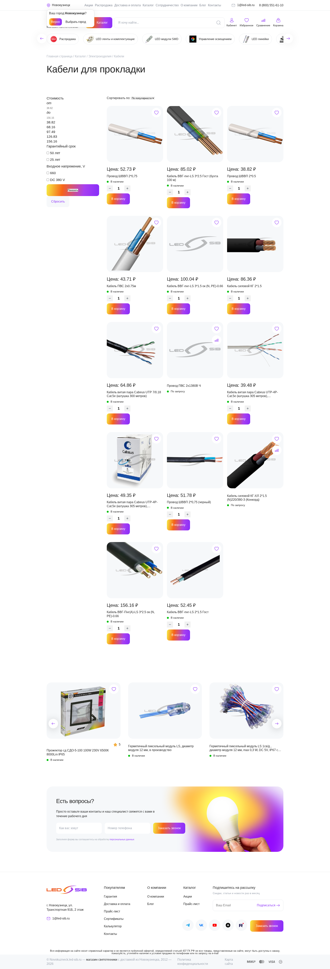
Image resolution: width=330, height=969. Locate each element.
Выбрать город (76, 21)
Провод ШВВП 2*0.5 (241, 176)
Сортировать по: (119, 98)
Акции (88, 5)
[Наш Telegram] (188, 925)
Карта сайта (229, 961)
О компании (189, 5)
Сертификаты (114, 918)
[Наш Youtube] (214, 925)
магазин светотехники (101, 959)
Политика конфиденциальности (192, 961)
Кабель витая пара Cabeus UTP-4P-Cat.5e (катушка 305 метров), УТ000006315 (132, 504)
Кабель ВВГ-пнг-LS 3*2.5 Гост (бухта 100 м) (192, 178)
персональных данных (122, 839)
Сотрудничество (167, 5)
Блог (202, 5)
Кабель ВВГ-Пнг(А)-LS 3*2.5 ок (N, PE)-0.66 (131, 613)
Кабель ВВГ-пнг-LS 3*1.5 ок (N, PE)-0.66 (195, 286)
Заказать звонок (169, 828)
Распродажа (103, 5)
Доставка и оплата (127, 5)
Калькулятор (113, 926)
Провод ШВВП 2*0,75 (122, 176)
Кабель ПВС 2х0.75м (121, 286)
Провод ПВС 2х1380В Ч (184, 385)
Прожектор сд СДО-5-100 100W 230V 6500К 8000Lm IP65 (78, 752)
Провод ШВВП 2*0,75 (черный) (189, 502)
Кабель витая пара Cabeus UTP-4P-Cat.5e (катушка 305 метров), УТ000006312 (252, 394)
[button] (53, 723)
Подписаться (266, 905)
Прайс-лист (112, 911)
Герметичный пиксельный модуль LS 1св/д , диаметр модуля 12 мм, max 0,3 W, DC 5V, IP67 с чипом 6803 (243, 748)
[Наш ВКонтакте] (201, 925)
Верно (55, 21)
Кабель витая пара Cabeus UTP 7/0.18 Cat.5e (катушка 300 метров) (134, 394)
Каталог (148, 5)
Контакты (214, 5)
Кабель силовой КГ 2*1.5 (244, 286)
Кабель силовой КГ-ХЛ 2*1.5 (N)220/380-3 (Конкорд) (247, 497)
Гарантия (110, 896)
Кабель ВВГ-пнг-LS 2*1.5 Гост (188, 612)
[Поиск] (218, 22)
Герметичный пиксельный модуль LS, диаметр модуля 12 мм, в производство (161, 748)
